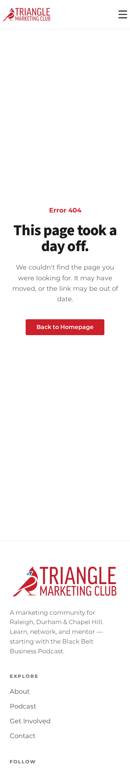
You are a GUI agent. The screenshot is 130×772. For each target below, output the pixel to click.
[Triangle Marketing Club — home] (26, 14)
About (20, 692)
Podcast (23, 706)
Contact (22, 736)
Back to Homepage (65, 327)
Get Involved (30, 721)
